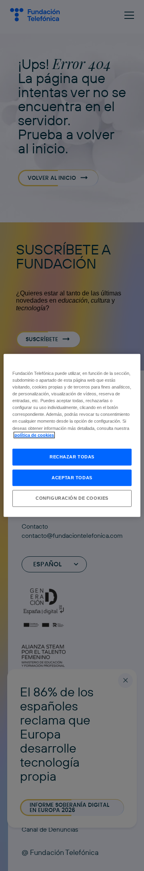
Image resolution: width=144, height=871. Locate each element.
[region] (72, 435)
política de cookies (34, 434)
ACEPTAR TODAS (72, 477)
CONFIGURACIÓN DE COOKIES (72, 498)
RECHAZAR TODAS (72, 456)
